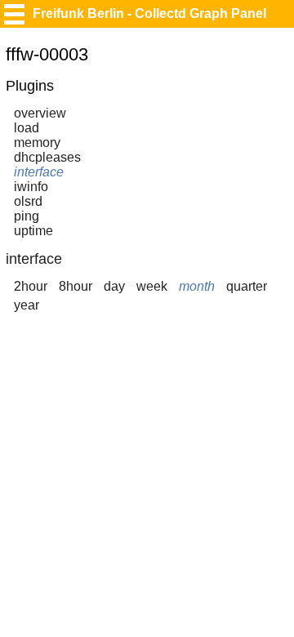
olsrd (28, 201)
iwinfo (31, 187)
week (151, 286)
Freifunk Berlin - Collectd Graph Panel (149, 13)
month (197, 286)
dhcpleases (47, 157)
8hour (75, 286)
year (26, 305)
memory (37, 142)
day (114, 286)
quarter (246, 286)
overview (40, 113)
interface (39, 172)
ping (26, 216)
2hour (30, 286)
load (26, 128)
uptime (33, 231)
